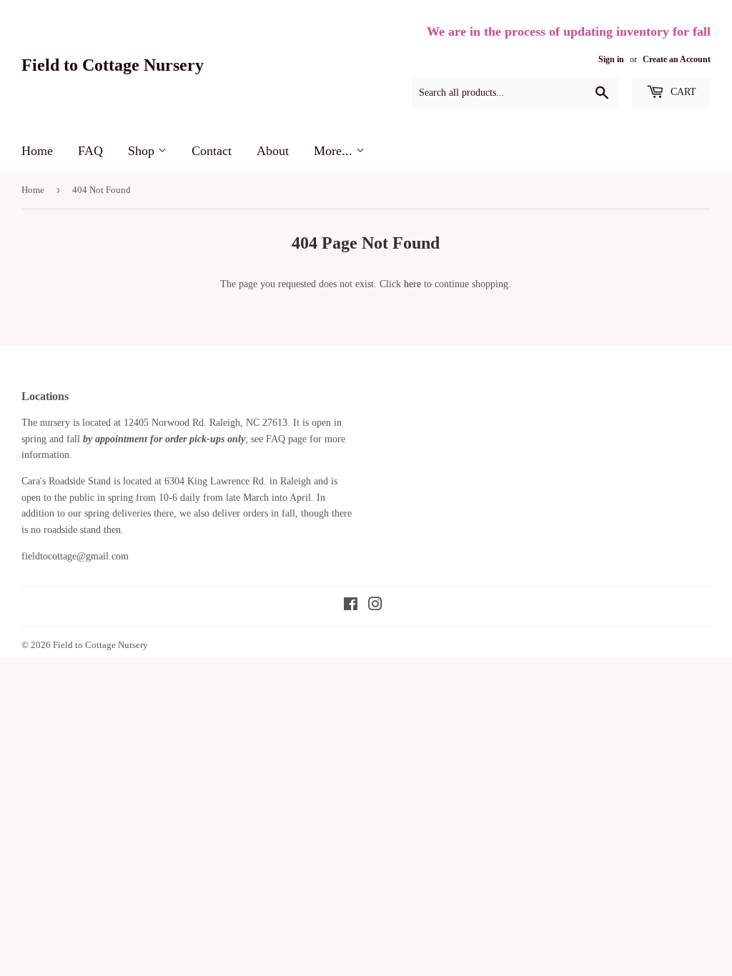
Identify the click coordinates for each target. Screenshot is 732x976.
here (412, 284)
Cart (682, 91)
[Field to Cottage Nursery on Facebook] (350, 606)
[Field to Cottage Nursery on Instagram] (375, 606)
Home (37, 151)
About (273, 151)
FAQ (90, 151)
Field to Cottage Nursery (112, 64)
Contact (212, 151)
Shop (143, 151)
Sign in (611, 59)
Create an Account (677, 59)
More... (335, 151)
